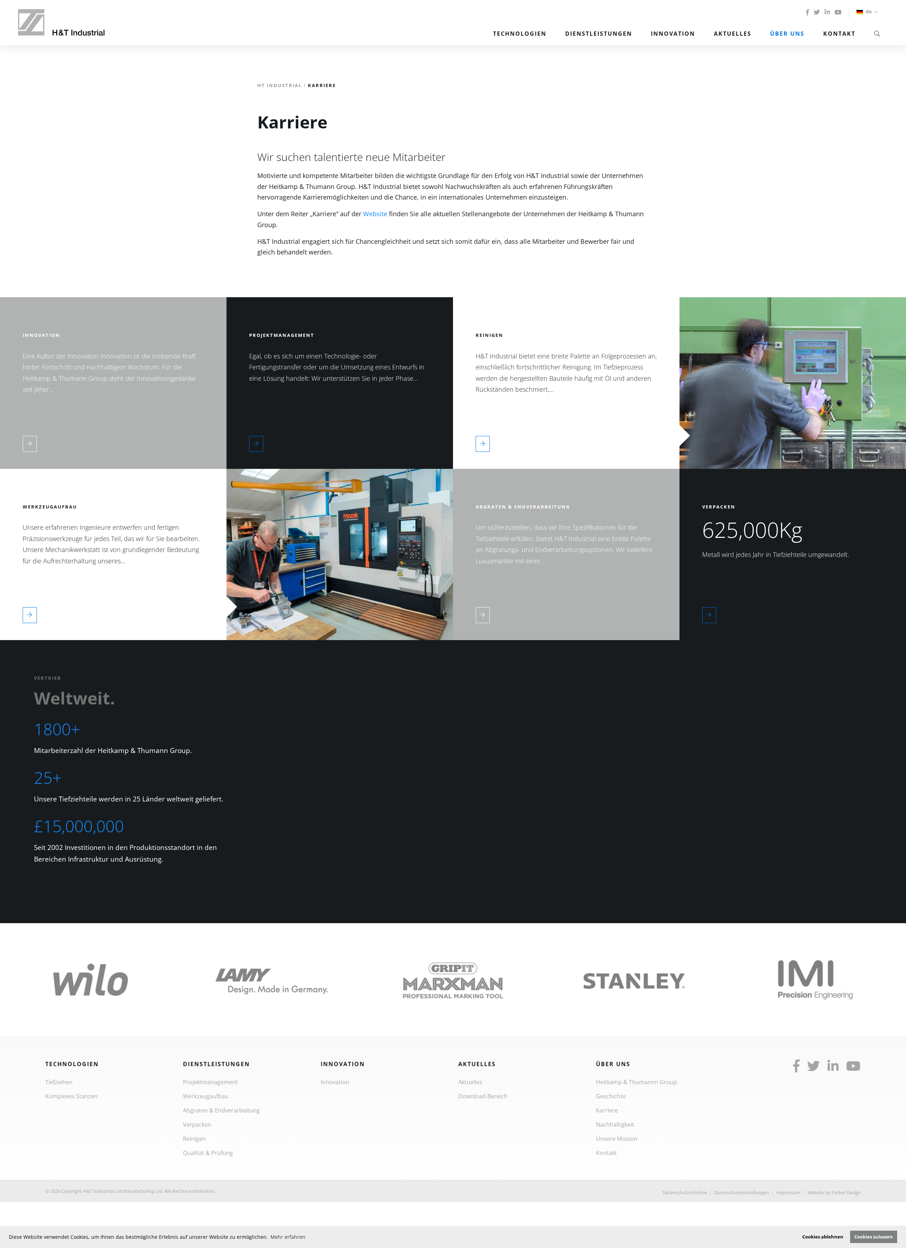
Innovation (673, 34)
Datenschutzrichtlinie (685, 1192)
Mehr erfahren (287, 1236)
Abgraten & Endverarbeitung (221, 1110)
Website (375, 213)
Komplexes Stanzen (71, 1096)
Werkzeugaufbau (205, 1096)
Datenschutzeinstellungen (741, 1192)
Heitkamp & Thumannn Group (636, 1082)
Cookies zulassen (873, 1237)
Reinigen (194, 1139)
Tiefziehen (59, 1082)
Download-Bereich (483, 1096)
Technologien (519, 34)
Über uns (787, 34)
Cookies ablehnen (822, 1237)
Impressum (788, 1192)
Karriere (607, 1110)
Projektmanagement (210, 1082)
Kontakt (839, 34)
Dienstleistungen (598, 34)
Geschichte (611, 1096)
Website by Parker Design (834, 1192)
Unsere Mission (616, 1139)
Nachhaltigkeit (615, 1124)
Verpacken (197, 1124)
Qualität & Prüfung (208, 1153)
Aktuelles (732, 34)
